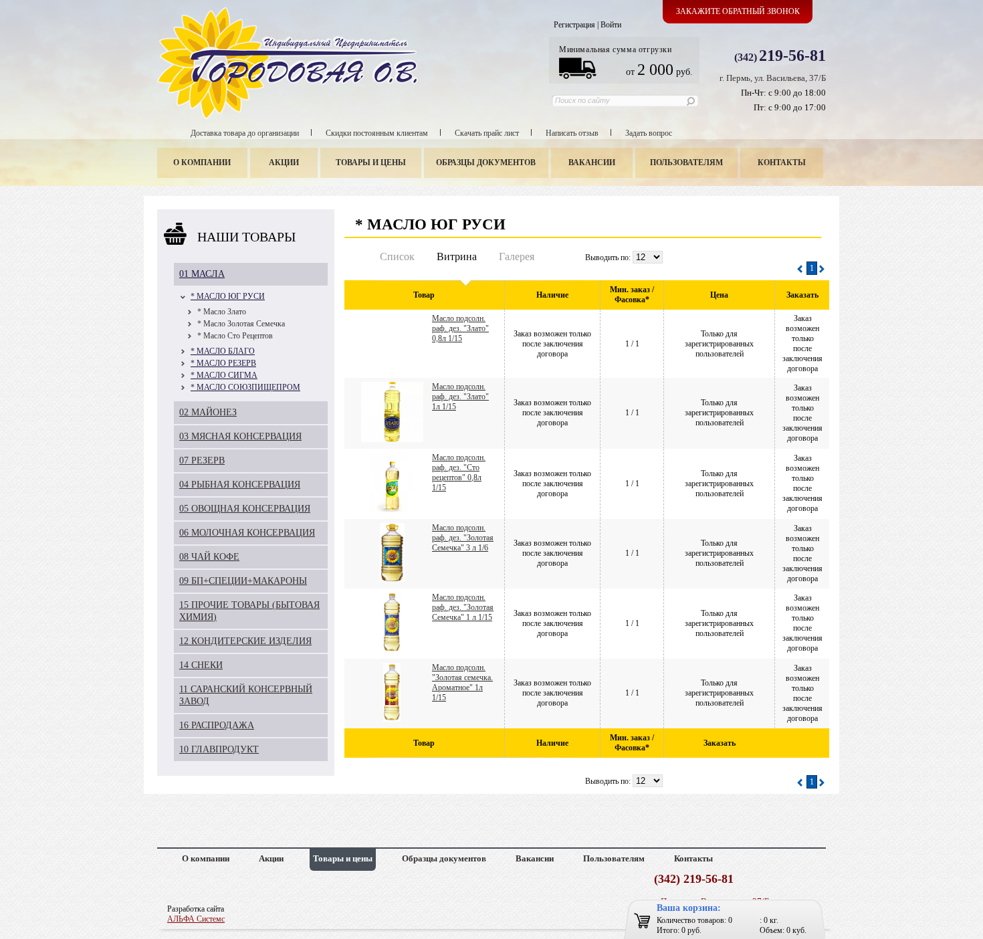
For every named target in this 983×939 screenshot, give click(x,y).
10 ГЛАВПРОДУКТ (219, 749)
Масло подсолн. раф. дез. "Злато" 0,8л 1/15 (460, 328)
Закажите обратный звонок (738, 11)
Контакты (782, 162)
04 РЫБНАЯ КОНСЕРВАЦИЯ (239, 485)
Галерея (516, 256)
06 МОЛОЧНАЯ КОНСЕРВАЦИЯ (247, 533)
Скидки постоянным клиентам (377, 133)
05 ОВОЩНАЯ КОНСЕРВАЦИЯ (244, 509)
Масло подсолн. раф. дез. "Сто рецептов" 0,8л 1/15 (458, 472)
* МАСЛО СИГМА (224, 375)
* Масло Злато (221, 311)
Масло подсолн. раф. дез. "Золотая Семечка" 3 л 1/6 (463, 537)
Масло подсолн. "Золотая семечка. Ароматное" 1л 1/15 (462, 682)
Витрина (457, 256)
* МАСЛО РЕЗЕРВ (223, 363)
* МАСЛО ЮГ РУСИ (228, 296)
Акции (284, 162)
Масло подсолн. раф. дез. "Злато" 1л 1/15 (460, 396)
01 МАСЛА (202, 274)
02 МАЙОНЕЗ (208, 412)
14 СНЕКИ (201, 665)
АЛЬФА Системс (196, 919)
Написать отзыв (572, 133)
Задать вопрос (648, 133)
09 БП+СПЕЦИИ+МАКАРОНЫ (243, 581)
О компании (202, 162)
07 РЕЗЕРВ (202, 460)
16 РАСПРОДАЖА (216, 725)
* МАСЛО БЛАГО (223, 351)
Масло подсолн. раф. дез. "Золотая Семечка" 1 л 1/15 (463, 607)
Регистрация (574, 24)
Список (397, 256)
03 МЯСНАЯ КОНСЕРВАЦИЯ (240, 436)
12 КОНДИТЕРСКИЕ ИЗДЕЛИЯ (245, 641)
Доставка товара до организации (245, 133)
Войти (610, 24)
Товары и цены (371, 162)
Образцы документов (486, 162)
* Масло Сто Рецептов (235, 335)
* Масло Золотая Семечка (241, 323)
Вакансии (591, 162)
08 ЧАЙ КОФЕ (209, 557)
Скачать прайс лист (487, 133)
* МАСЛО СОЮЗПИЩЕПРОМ (245, 387)
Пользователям (686, 162)
